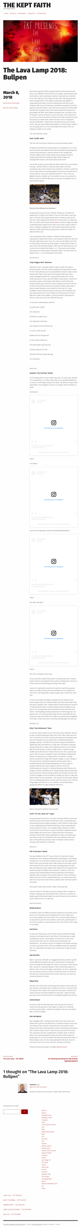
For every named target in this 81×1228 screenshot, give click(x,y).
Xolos (43, 1188)
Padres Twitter (47, 1153)
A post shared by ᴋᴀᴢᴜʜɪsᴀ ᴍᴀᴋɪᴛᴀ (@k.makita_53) (53, 452)
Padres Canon (46, 1146)
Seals (44, 1165)
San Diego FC (46, 1160)
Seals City (45, 1167)
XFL (43, 1186)
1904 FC (44, 1111)
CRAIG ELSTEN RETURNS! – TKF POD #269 (17, 1209)
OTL (43, 1141)
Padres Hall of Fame (49, 1151)
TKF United (45, 1176)
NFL (43, 1136)
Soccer (44, 1169)
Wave (43, 1181)
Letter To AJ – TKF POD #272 (12, 1195)
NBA (43, 1134)
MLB (4, 108)
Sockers (44, 1172)
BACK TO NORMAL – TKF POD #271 (14, 1200)
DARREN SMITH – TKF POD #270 (14, 1205)
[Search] (24, 1111)
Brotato (56, 222)
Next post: (63, 1058)
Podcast (13, 13)
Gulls (43, 1122)
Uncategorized (47, 1179)
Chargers (45, 1120)
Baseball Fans (46, 1115)
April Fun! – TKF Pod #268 (12, 1214)
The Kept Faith (27, 5)
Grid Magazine (37, 1224)
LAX (43, 1127)
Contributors (21, 13)
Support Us (31, 13)
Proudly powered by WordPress (14, 1224)
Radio (44, 1158)
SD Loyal (45, 1162)
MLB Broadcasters (48, 1132)
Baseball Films (47, 1118)
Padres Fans (46, 1148)
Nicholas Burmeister (12, 103)
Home (6, 13)
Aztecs (44, 1113)
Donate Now (41, 13)
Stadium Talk (46, 1174)
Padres (15, 108)
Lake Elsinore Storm (49, 1125)
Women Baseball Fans (49, 1184)
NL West (10, 108)
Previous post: (13, 1057)
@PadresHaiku (62, 1047)
